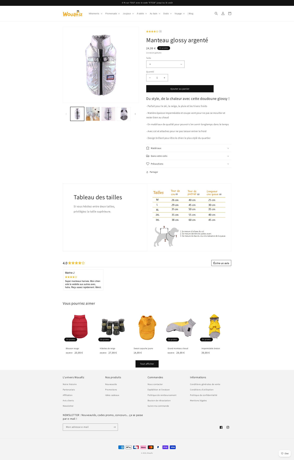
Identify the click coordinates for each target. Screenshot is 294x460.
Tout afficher (147, 363)
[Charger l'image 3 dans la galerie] (108, 114)
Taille (148, 58)
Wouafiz (150, 453)
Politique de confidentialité (203, 395)
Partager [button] (154, 172)
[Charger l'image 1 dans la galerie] (77, 114)
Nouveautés (111, 384)
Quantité (150, 71)
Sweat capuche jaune (143, 348)
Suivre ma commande (158, 405)
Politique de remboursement (162, 395)
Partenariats (69, 389)
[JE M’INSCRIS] (114, 427)
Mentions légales (198, 400)
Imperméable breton (211, 348)
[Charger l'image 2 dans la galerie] (93, 114)
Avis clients (68, 400)
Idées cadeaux (112, 395)
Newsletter (68, 405)
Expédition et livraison (159, 389)
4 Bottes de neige (107, 348)
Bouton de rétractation (159, 400)
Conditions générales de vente (205, 384)
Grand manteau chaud (178, 348)
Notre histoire (70, 384)
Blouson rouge (72, 348)
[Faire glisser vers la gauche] (66, 114)
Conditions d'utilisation (201, 389)
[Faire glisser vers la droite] (135, 114)
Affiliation (68, 395)
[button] (95, 13)
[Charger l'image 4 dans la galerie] (124, 114)
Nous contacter (155, 384)
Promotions (111, 389)
